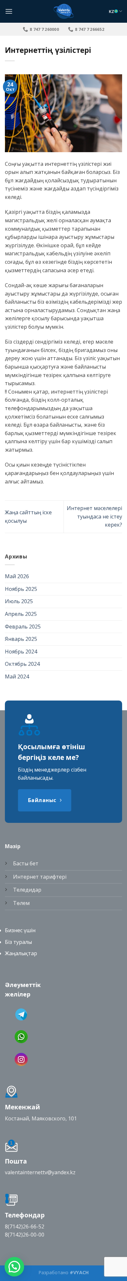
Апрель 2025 (21, 613)
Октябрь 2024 (22, 663)
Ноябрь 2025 (21, 588)
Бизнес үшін (20, 930)
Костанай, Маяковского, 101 (41, 1118)
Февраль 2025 (23, 626)
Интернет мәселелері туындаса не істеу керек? (94, 516)
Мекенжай (22, 1107)
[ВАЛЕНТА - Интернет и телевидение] (63, 11)
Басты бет (25, 863)
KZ (111, 11)
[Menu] (9, 11)
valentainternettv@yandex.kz (40, 1172)
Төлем (21, 903)
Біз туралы (18, 942)
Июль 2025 (19, 601)
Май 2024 (17, 676)
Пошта (16, 1161)
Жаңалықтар (21, 953)
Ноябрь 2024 (21, 651)
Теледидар (27, 889)
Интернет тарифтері (39, 876)
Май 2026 (17, 576)
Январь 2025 (21, 638)
